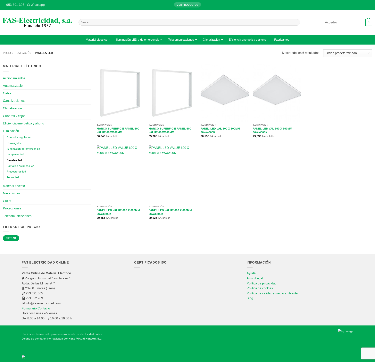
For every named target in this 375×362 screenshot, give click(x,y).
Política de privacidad (262, 283)
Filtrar (11, 238)
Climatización (12, 108)
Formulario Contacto (36, 308)
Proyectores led (16, 171)
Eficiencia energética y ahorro (23, 123)
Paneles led (14, 160)
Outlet (7, 201)
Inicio (7, 53)
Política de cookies (260, 288)
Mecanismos (12, 193)
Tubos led (13, 177)
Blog (250, 298)
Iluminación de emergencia (23, 148)
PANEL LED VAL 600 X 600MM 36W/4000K (220, 130)
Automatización (13, 85)
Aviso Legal (255, 278)
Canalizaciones (14, 100)
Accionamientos (14, 78)
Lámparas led (15, 154)
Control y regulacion (19, 137)
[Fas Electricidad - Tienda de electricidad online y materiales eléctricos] (38, 22)
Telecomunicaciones (17, 216)
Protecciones (12, 208)
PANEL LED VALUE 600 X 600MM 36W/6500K (118, 212)
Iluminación (23, 53)
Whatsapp (38, 4)
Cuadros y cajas (14, 116)
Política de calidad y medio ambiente (272, 293)
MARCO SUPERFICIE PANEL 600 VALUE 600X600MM (118, 130)
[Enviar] (296, 22)
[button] (369, 4)
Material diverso (14, 186)
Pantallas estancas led (20, 165)
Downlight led (15, 143)
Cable (7, 93)
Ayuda (251, 273)
